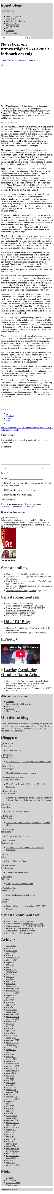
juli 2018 (10, 1024)
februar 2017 (11, 1059)
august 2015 (11, 1101)
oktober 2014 (11, 1125)
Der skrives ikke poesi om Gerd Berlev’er (24, 427)
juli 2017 (10, 1052)
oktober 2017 (11, 1045)
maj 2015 (10, 1108)
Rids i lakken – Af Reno (16, 861)
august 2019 (11, 995)
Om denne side (12, 26)
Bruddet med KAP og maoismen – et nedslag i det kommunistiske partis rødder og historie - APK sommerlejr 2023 (27, 683)
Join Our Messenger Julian (17, 872)
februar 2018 (11, 1035)
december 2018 (12, 1014)
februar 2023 (11, 951)
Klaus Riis (5, 807)
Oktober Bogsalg (13, 711)
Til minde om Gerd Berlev (17, 836)
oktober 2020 (11, 972)
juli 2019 (10, 998)
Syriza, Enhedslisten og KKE (18, 811)
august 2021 (11, 962)
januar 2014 (11, 1146)
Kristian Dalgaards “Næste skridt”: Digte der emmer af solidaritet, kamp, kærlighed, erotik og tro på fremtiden (29, 799)
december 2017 (12, 1040)
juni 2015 (10, 1106)
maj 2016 (10, 1080)
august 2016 (11, 1073)
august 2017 (11, 1049)
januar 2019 (11, 1012)
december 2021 (12, 958)
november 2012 (12, 1165)
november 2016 (12, 1066)
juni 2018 (10, 1026)
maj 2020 (10, 979)
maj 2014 (10, 1137)
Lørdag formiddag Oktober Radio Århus (20, 672)
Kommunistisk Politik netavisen (19, 704)
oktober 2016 (11, 1068)
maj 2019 (10, 1002)
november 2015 (12, 1094)
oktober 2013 (11, 1153)
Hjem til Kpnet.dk (13, 16)
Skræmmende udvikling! (23, 603)
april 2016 (10, 1082)
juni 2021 (10, 965)
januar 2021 (11, 969)
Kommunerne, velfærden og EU (19, 633)
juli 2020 (10, 974)
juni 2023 (10, 948)
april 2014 (10, 1139)
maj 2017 (10, 1054)
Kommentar (6, 447)
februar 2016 (11, 1087)
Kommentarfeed (13, 1182)
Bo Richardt (6, 746)
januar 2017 (11, 1061)
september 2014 (12, 1127)
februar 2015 (11, 1115)
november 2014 (12, 1122)
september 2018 (12, 1019)
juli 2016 (10, 1075)
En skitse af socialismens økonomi (20, 895)
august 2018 (11, 1021)
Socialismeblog (7, 890)
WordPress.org (12, 1185)
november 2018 (12, 1016)
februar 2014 (11, 1144)
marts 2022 (10, 955)
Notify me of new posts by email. (18, 495)
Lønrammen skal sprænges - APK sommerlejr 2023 (27, 688)
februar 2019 (11, 1009)
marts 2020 (10, 984)
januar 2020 (11, 986)
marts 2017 (10, 1057)
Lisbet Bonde (6, 818)
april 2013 (10, 1163)
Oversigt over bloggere (15, 21)
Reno (3, 857)
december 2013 (12, 1148)
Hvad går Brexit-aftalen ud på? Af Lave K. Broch (26, 628)
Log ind (9, 1178)
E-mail (4, 473)
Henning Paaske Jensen (11, 780)
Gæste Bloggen (7, 768)
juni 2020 (10, 976)
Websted (4, 478)
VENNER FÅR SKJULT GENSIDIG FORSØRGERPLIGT (25, 609)
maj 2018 (10, 1028)
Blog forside (11, 19)
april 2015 (10, 1111)
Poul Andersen (7, 843)
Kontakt (9, 28)
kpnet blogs (11, 5)
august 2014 (11, 1130)
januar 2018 (11, 1038)
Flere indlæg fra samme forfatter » (15, 527)
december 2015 (12, 1092)
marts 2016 (10, 1085)
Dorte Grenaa (6, 757)
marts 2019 (10, 1007)
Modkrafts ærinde (13, 750)
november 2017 (12, 1042)
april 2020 (10, 981)
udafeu (4, 902)
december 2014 (12, 1120)
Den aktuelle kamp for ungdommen (21, 590)
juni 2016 (10, 1078)
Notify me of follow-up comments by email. (22, 490)
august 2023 (11, 946)
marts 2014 (10, 1141)
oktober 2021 (11, 960)
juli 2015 (10, 1104)
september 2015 (12, 1099)
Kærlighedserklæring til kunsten (19, 574)
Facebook (10, 30)
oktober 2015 (11, 1097)
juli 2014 (10, 1132)
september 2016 (12, 1071)
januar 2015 (11, 1118)
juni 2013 (10, 1160)
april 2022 (10, 953)
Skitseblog (5, 879)
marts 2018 (10, 1033)
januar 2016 (11, 1090)
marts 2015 (10, 1113)
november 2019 (12, 991)
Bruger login (11, 33)
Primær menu (7, 12)
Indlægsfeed (11, 1180)
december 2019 (12, 988)
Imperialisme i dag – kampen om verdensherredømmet (28, 576)
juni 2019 (10, 1000)
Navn (4, 468)
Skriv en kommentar (34, 60)
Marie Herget (6, 832)
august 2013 (11, 1158)
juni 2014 (10, 1134)
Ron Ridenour (7, 868)
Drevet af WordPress (9, 1189)
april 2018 (10, 1031)
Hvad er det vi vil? (27, 615)
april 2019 (10, 1005)
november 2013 (12, 1151)
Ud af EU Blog (12, 23)
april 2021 (10, 967)
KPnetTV (10, 709)
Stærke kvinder (28, 613)
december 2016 (12, 1064)
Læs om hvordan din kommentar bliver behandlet (24, 505)
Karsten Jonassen (19, 60)
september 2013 (12, 1155)
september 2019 (12, 993)
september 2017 (12, 1047)
